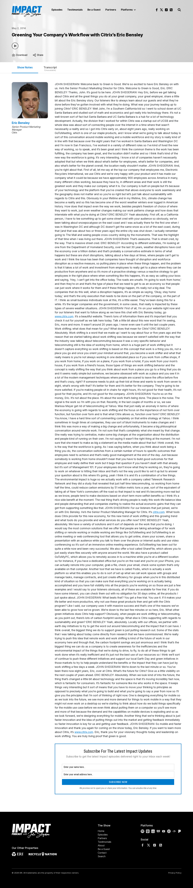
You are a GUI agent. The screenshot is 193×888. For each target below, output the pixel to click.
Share (39, 54)
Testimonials (75, 9)
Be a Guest (94, 9)
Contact (102, 852)
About (101, 845)
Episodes (57, 9)
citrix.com (159, 512)
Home (101, 830)
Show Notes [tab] (25, 67)
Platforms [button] (127, 9)
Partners (110, 9)
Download (21, 54)
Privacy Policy (174, 873)
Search (102, 856)
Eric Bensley (21, 123)
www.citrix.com (64, 316)
